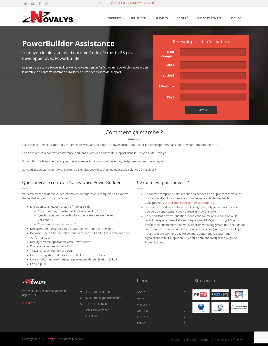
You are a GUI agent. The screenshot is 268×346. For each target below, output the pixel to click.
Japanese (133, 2)
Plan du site (222, 339)
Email (170, 65)
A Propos (143, 311)
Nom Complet (167, 54)
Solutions (138, 18)
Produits (114, 18)
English (122, 2)
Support (206, 339)
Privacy (142, 323)
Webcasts (143, 304)
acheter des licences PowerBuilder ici (188, 203)
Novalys (50, 339)
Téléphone (166, 86)
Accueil (142, 292)
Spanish (147, 2)
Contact (142, 317)
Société (182, 18)
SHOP (237, 18)
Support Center (209, 18)
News (140, 298)
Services (161, 18)
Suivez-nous (93, 316)
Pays (170, 97)
